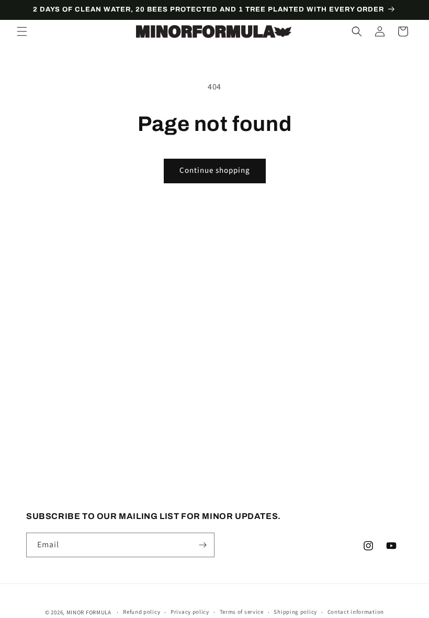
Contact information (356, 612)
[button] (21, 31)
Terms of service (242, 612)
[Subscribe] (202, 545)
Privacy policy (190, 612)
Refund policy (141, 612)
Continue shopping (214, 170)
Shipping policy (295, 612)
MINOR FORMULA (88, 612)
